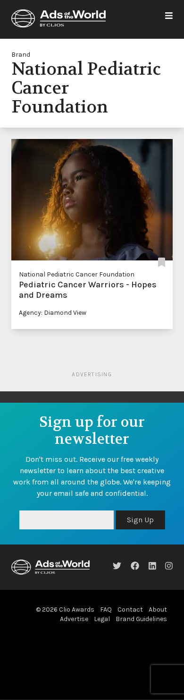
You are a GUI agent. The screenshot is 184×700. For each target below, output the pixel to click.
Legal (102, 619)
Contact (130, 609)
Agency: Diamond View (52, 313)
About (158, 609)
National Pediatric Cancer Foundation (76, 274)
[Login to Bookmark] (161, 263)
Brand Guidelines (141, 619)
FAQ (106, 609)
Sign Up (140, 519)
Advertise (74, 619)
